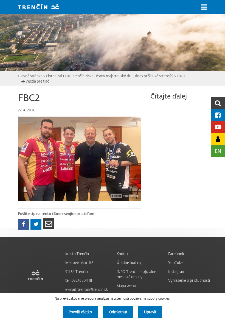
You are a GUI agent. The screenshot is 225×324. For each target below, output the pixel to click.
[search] (218, 103)
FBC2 (181, 76)
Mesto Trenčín (77, 253)
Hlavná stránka (30, 76)
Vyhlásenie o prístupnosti (189, 280)
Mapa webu (126, 285)
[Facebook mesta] (218, 115)
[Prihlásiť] (218, 139)
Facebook (176, 253)
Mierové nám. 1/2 (79, 262)
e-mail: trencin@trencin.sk (86, 289)
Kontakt (123, 253)
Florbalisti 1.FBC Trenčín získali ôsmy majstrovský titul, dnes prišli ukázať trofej (109, 76)
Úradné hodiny (129, 262)
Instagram (176, 271)
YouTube (175, 262)
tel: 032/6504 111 (78, 280)
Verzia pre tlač (37, 81)
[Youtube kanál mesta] (218, 127)
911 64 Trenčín (76, 271)
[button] (204, 7)
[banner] (42, 7)
